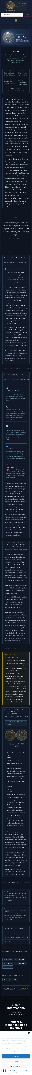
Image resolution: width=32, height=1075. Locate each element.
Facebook (9, 959)
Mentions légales (16, 1012)
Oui (7, 979)
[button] (29, 1033)
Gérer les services (15, 1051)
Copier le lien (21, 963)
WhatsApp (9, 963)
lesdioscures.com (22, 988)
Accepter (16, 1056)
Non (15, 979)
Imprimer (9, 967)
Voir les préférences (16, 1066)
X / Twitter (20, 959)
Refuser (16, 1061)
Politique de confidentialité (16, 1014)
